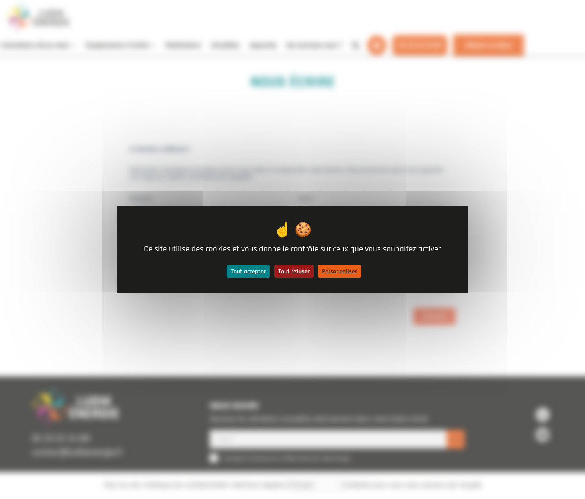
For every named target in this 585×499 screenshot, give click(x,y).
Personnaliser (339, 271)
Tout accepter (248, 271)
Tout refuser (294, 271)
